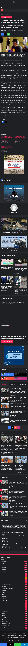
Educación (4, 617)
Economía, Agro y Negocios (7, 588)
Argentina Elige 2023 (6, 621)
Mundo (3, 577)
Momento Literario (5, 625)
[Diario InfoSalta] (14, 3)
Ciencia (3, 615)
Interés (3, 592)
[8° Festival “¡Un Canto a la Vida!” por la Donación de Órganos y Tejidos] (7, 262)
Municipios (4, 563)
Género (9, 17)
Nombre (3, 320)
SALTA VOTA (4, 619)
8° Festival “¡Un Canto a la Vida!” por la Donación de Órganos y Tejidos (7, 267)
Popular (13, 384)
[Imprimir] (10, 180)
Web (2, 331)
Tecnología (4, 596)
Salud (3, 582)
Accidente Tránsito (6, 600)
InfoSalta (4, 30)
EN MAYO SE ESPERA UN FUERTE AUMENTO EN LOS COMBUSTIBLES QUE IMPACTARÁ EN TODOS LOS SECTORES (7, 286)
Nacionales (4, 567)
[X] (5, 180)
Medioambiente (5, 611)
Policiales (4, 573)
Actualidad (7, 14)
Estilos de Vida (5, 602)
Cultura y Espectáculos (6, 584)
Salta (3, 565)
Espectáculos (4, 609)
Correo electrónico (5, 325)
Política (3, 575)
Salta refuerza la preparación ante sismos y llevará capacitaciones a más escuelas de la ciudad (18, 399)
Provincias (4, 590)
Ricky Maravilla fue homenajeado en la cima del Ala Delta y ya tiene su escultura (18, 420)
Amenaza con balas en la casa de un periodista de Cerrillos (21, 290)
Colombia (4, 627)
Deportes (4, 580)
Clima (3, 594)
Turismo (3, 613)
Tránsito (3, 607)
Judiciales (4, 586)
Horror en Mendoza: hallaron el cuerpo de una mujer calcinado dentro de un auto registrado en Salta (21, 269)
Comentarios (23, 384)
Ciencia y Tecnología (6, 623)
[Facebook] (2, 180)
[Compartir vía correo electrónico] (7, 180)
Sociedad (4, 569)
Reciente (4, 384)
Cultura (3, 604)
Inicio (3, 14)
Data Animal (4, 598)
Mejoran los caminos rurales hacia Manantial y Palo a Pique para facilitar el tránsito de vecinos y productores (7, 467)
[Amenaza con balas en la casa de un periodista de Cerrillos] (21, 282)
